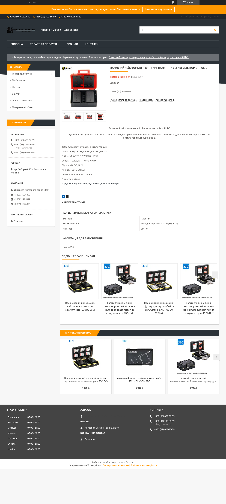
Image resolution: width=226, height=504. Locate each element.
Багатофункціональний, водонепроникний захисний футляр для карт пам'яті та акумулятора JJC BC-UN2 (193, 380)
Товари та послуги (43, 44)
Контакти (91, 44)
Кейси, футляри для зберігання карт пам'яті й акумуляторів (72, 57)
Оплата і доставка (22, 100)
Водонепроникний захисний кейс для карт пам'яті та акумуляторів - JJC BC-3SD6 (80, 306)
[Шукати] (215, 29)
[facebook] (63, 197)
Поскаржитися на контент (116, 465)
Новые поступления (158, 9)
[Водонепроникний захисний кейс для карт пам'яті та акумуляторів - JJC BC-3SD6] (80, 281)
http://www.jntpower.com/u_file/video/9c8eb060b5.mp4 (90, 183)
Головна (17, 44)
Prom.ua (130, 462)
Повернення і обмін (22, 107)
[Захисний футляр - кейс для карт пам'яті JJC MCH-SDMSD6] (139, 357)
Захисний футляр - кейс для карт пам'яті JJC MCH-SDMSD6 (139, 380)
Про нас (72, 44)
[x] (67, 197)
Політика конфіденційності (143, 465)
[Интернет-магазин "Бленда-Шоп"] (21, 30)
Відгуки (16, 94)
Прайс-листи (18, 80)
